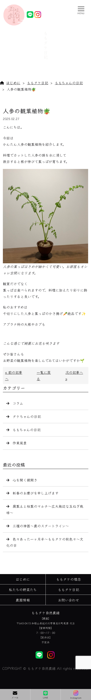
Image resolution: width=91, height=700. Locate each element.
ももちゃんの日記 (69, 82)
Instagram (76, 697)
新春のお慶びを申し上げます (36, 493)
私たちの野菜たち (23, 589)
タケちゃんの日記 (27, 416)
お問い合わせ (68, 600)
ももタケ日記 (37, 82)
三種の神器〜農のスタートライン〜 (41, 525)
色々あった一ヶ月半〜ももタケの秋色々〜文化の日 (44, 542)
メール (15, 697)
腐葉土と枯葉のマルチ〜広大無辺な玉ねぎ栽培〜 (44, 509)
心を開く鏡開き (25, 480)
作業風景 (20, 442)
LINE (45, 697)
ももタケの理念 (68, 579)
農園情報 (23, 600)
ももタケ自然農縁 (45, 612)
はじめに (13, 82)
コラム (18, 403)
